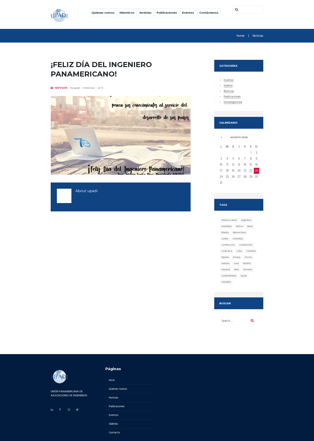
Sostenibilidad (229, 276)
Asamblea (227, 226)
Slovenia (247, 270)
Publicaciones (167, 12)
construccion (228, 245)
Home (240, 36)
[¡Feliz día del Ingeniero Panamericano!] (121, 135)
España (225, 257)
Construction (245, 245)
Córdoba (251, 251)
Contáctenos (208, 12)
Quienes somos (103, 12)
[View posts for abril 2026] (221, 137)
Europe (236, 257)
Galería (228, 85)
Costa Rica (227, 251)
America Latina (229, 220)
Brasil (250, 226)
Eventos (188, 12)
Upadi (244, 276)
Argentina (246, 220)
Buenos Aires (239, 232)
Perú (236, 270)
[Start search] (236, 10)
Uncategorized (233, 102)
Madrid (247, 263)
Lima (236, 263)
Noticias (146, 12)
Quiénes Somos (118, 389)
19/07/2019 (61, 88)
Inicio (112, 380)
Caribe (225, 239)
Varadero (226, 282)
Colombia (238, 239)
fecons (248, 257)
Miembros (127, 12)
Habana (226, 263)
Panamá (226, 270)
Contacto (114, 432)
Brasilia (225, 232)
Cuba (239, 251)
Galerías (113, 424)
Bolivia (239, 226)
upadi (77, 88)
